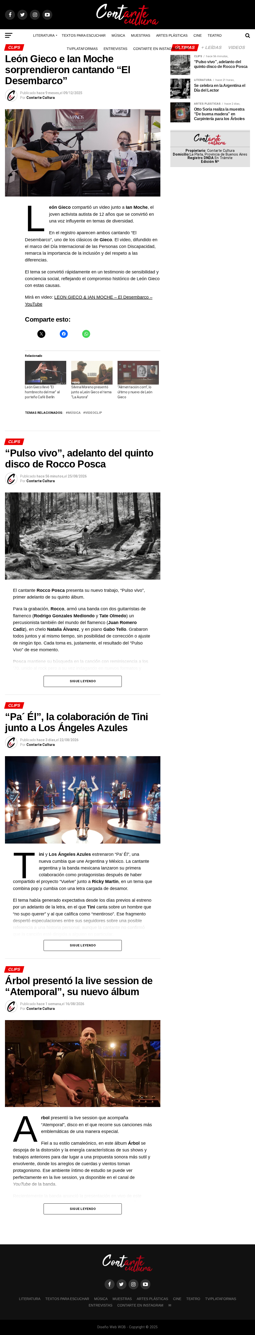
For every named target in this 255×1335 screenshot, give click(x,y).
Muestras (140, 35)
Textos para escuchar (84, 35)
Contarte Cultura (40, 98)
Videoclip (93, 413)
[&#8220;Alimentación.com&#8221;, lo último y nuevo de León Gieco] (138, 373)
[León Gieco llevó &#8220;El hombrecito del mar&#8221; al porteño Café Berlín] (45, 373)
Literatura (44, 35)
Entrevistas (115, 49)
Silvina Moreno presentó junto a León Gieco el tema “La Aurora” (91, 392)
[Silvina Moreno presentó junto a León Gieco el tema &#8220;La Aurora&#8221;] (92, 373)
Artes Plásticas (172, 35)
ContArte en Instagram (156, 49)
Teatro (215, 35)
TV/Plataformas (82, 49)
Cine (197, 35)
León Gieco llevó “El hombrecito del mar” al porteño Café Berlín (42, 392)
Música (118, 35)
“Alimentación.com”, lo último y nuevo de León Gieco (135, 392)
